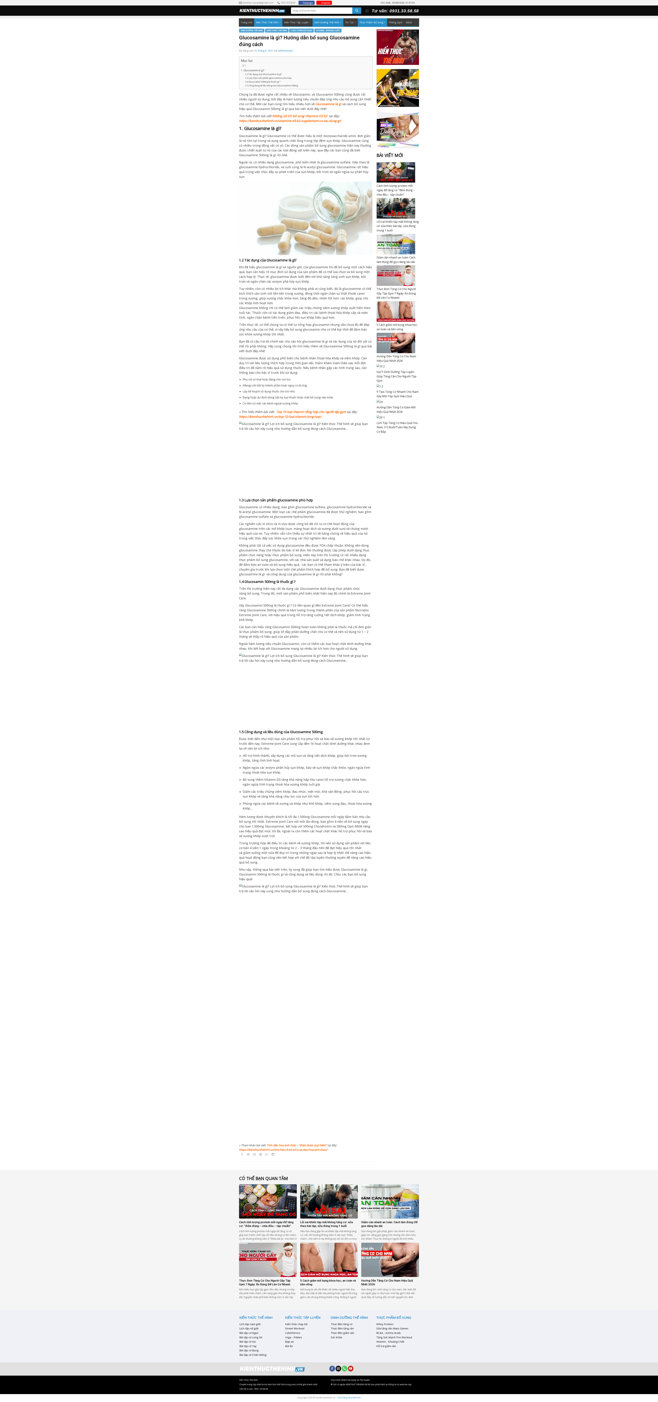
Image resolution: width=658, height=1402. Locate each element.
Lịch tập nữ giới (248, 1328)
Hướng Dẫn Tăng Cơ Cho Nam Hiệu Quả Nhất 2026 (396, 358)
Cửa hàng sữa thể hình (349, 1397)
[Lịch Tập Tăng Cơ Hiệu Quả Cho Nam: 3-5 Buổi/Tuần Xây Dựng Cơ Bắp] (381, 417)
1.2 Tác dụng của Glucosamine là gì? (263, 74)
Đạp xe (289, 1341)
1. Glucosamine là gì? (252, 70)
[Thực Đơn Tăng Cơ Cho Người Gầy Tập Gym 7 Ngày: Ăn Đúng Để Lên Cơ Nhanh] (396, 275)
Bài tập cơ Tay (248, 1346)
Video (409, 22)
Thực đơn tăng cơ (341, 1324)
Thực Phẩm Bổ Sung (371, 22)
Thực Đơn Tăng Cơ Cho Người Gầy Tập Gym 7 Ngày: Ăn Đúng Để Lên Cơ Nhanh (396, 293)
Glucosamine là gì (328, 104)
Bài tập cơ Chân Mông (252, 1354)
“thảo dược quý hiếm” (313, 1145)
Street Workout (294, 1328)
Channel (325, 2)
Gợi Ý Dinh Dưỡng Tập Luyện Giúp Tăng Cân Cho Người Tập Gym (396, 376)
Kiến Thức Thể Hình (267, 22)
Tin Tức (349, 22)
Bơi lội (289, 1346)
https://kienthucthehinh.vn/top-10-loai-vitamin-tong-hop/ (280, 417)
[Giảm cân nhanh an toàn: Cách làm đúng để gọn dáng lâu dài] (396, 244)
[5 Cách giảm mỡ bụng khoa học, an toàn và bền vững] (396, 311)
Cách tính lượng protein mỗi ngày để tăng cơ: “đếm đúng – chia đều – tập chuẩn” (396, 190)
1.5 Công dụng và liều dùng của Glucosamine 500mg (271, 85)
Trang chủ (246, 22)
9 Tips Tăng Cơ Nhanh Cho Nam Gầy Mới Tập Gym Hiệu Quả (397, 394)
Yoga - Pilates (293, 1337)
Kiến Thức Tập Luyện (296, 22)
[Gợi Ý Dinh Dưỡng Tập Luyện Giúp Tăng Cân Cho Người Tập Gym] (381, 366)
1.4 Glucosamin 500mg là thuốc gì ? (262, 81)
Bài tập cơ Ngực (249, 1333)
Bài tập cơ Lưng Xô (250, 1337)
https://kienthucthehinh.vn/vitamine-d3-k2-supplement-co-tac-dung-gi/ (290, 121)
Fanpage (308, 2)
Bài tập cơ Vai (247, 1341)
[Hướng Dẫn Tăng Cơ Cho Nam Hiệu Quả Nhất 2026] (396, 343)
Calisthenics (292, 1333)
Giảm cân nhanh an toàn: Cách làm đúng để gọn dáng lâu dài (396, 260)
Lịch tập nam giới (249, 1324)
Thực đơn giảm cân (342, 1333)
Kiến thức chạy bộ (296, 1324)
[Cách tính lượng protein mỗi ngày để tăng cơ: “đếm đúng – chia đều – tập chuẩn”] (396, 172)
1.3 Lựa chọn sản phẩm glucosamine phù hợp (268, 77)
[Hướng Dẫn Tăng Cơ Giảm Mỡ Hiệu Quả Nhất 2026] (379, 402)
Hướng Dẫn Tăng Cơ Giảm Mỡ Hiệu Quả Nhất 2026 (396, 409)
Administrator (285, 50)
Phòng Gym (395, 22)
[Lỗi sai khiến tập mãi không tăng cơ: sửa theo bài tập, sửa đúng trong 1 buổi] (396, 208)
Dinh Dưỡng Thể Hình (326, 22)
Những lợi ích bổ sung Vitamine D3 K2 (299, 116)
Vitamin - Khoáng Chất (328, 30)
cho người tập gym (332, 412)
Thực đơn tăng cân (342, 1328)
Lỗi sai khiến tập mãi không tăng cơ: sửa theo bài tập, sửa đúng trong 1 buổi (398, 226)
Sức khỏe (336, 1337)
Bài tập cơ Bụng (249, 1350)
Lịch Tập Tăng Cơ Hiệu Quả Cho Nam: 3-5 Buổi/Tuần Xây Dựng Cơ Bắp (397, 427)
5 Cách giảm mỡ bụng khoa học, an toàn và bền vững (397, 327)
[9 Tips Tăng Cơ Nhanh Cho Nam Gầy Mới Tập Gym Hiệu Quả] (380, 386)
